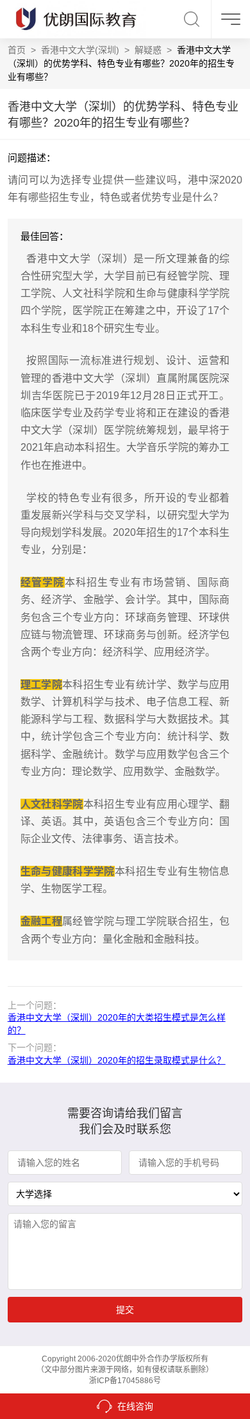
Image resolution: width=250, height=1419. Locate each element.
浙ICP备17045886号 (125, 1380)
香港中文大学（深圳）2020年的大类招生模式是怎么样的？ (117, 1023)
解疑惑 (148, 50)
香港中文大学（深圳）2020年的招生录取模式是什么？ (117, 1060)
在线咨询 (135, 1406)
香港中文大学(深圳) (80, 50)
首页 (17, 50)
